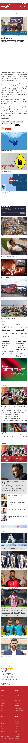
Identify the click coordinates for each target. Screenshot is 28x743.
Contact (17, 736)
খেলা (3, 531)
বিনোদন (4, 444)
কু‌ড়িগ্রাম (3, 121)
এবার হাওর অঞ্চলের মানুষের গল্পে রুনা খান (17, 517)
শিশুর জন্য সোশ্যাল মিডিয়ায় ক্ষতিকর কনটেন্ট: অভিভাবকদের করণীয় (14, 421)
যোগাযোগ (17, 721)
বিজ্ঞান (2, 708)
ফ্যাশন (2, 721)
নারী (2, 729)
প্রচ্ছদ (21, 6)
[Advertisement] (14, 57)
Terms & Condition (5, 734)
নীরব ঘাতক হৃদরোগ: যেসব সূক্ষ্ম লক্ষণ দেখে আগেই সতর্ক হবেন (14, 410)
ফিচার (2, 724)
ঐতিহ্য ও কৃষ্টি (18, 703)
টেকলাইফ (17, 706)
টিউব (16, 729)
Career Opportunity (19, 710)
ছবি (16, 731)
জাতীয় (2, 695)
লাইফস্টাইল (4, 386)
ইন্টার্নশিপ (17, 724)
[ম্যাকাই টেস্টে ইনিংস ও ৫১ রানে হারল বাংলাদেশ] (14, 541)
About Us (3, 711)
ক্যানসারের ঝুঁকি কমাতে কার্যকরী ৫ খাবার (10, 414)
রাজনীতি (3, 700)
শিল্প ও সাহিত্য (18, 700)
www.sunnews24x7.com (11, 681)
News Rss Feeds (5, 736)
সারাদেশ (4, 36)
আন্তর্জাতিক (3, 703)
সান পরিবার (17, 734)
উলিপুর (7, 121)
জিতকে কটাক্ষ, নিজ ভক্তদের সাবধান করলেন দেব (16, 503)
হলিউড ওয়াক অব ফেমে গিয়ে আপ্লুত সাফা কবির (16, 496)
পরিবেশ (16, 726)
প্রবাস (2, 706)
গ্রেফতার (18, 121)
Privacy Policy (18, 708)
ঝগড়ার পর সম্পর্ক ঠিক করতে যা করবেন (9, 416)
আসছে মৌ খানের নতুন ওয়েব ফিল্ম (16, 509)
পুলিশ (22, 121)
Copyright (3, 738)
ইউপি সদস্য (12, 121)
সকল (25, 6)
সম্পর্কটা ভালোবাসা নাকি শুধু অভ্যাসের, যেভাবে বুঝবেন (12, 412)
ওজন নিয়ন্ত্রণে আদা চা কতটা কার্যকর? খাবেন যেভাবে (12, 418)
